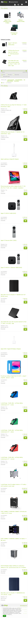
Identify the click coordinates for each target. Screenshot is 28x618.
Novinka (10, 74)
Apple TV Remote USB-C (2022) (8, 240)
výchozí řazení (10, 79)
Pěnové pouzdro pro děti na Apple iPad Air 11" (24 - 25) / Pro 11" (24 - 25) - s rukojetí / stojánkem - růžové (13, 188)
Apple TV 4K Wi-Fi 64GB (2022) (8, 213)
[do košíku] (25, 112)
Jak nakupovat (23, 605)
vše (4, 74)
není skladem (4, 163)
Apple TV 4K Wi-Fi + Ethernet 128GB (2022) (11, 267)
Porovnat (3, 112)
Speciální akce (6, 76)
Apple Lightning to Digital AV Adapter (10, 159)
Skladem (9, 82)
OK (4, 616)
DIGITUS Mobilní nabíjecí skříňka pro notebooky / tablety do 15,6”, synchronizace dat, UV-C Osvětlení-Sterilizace (13, 567)
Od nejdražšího (18, 79)
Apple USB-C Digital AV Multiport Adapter (11, 349)
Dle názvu (16, 81)
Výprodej (17, 74)
